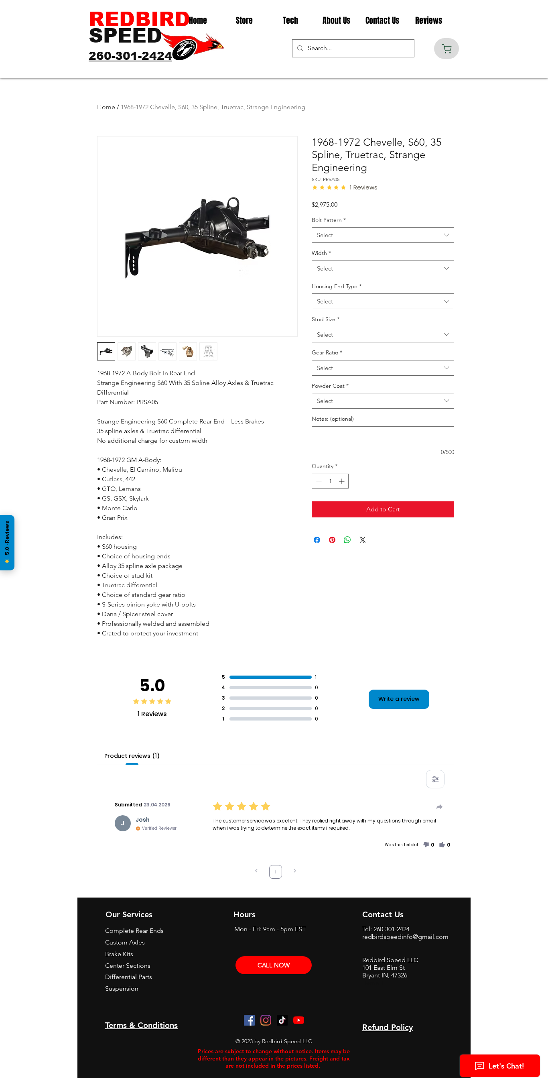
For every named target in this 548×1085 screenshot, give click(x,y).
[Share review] (439, 807)
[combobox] (383, 235)
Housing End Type (336, 286)
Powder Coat (330, 385)
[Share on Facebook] (317, 540)
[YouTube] (298, 1020)
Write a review (399, 699)
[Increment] (342, 481)
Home (106, 107)
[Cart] (446, 48)
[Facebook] (249, 1020)
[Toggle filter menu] (435, 779)
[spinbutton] (330, 481)
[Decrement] (318, 481)
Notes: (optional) (333, 418)
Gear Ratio (327, 352)
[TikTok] (282, 1020)
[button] (428, 845)
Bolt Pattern (329, 220)
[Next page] (295, 871)
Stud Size (325, 319)
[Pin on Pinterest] (332, 540)
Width (321, 252)
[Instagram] (265, 1020)
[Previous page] (256, 871)
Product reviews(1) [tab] (131, 756)
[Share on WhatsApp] (347, 540)
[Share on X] (362, 540)
